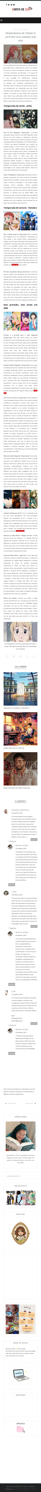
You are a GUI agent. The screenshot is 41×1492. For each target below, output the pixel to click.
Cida (14, 991)
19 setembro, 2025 (17, 895)
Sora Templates (19, 1489)
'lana (14, 892)
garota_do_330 (10, 1349)
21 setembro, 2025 (17, 994)
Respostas (12, 841)
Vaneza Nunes (22, 845)
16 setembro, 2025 (17, 813)
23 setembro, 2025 (21, 848)
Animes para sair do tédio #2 (14, 748)
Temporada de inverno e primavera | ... (17, 708)
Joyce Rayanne (31, 1489)
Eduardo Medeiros (20, 810)
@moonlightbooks (17, 1021)
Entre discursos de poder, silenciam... (17, 788)
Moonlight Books (17, 1018)
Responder (34, 839)
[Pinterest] (11, 5)
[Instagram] (14, 5)
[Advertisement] (20, 1276)
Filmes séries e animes (21, 29)
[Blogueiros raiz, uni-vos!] (21, 1423)
